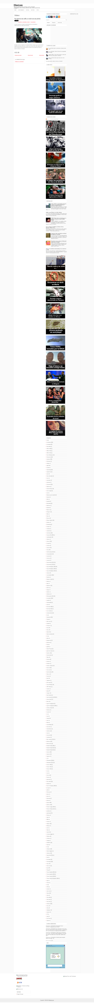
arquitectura (49, 471)
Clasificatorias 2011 (50, 551)
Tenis (48, 863)
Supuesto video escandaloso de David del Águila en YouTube (58, 234)
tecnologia (48, 859)
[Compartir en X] (17, 52)
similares (48, 838)
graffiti (48, 646)
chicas (48, 541)
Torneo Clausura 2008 (51, 876)
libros (48, 701)
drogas (48, 589)
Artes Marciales (49, 476)
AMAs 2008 (49, 448)
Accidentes (49, 442)
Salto (48, 829)
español (48, 600)
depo (47, 583)
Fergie (48, 619)
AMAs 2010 (49, 450)
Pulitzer (48, 815)
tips (47, 867)
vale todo (48, 891)
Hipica (48, 657)
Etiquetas (54, 22)
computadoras (49, 553)
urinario (48, 888)
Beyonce (48, 509)
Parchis (48, 777)
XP (47, 914)
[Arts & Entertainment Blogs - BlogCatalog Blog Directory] (23, 975)
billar (47, 513)
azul (47, 492)
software (48, 848)
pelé (47, 789)
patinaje (48, 783)
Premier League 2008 (51, 806)
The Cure (48, 865)
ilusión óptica (49, 671)
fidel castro (49, 621)
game (48, 638)
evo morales (49, 610)
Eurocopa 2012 (49, 608)
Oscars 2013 (49, 768)
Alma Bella (49, 446)
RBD (47, 819)
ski (47, 846)
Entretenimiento (21, 10)
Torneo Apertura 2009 (51, 874)
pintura (48, 800)
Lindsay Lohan (49, 707)
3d (47, 440)
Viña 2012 (48, 901)
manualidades (49, 724)
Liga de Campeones (50, 703)
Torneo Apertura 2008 (51, 872)
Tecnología (49, 861)
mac (47, 716)
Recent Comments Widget (49, 940)
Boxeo (48, 518)
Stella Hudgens (49, 851)
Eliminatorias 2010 (50, 596)
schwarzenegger (50, 834)
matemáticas (49, 728)
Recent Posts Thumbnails (50, 119)
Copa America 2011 (50, 562)
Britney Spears (49, 520)
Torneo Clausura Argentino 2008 (52, 878)
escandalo (48, 598)
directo (48, 587)
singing (48, 840)
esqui (48, 604)
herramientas (49, 655)
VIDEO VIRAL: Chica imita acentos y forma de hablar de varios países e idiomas (57, 55)
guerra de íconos (50, 650)
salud (48, 832)
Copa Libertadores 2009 (51, 568)
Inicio (15, 10)
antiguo (48, 463)
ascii (47, 478)
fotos (48, 629)
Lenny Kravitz (49, 699)
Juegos (48, 693)
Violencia (48, 903)
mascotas (48, 726)
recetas (48, 821)
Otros (38, 10)
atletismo (48, 486)
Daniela (48, 577)
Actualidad (49, 444)
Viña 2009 (48, 897)
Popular (48, 22)
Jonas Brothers (49, 684)
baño (47, 499)
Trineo (48, 882)
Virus (48, 905)
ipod (47, 678)
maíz (48, 720)
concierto (48, 556)
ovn (47, 770)
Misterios (33, 10)
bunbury (48, 522)
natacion (48, 754)
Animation (48, 461)
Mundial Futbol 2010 (50, 747)
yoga (47, 916)
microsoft (48, 735)
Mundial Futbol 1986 (50, 745)
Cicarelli (48, 543)
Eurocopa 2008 (49, 606)
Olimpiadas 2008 (50, 760)
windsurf (48, 912)
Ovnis (48, 775)
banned (48, 497)
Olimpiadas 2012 (50, 762)
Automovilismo (49, 488)
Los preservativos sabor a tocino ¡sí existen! (54, 61)
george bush (49, 640)
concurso (48, 558)
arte (47, 473)
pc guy (48, 787)
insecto (48, 676)
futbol (48, 631)
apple (48, 465)
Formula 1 (48, 625)
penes (48, 794)
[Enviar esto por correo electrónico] (15, 52)
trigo (47, 880)
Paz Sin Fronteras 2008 (51, 785)
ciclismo (48, 545)
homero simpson (50, 665)
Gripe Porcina (49, 648)
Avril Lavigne (49, 490)
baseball (48, 501)
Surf (47, 857)
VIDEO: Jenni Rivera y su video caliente (54, 212)
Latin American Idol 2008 (51, 697)
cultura (48, 572)
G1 (47, 636)
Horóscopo (60, 22)
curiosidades (49, 575)
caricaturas (49, 532)
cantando (48, 530)
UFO (47, 886)
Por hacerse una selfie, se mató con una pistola (27, 18)
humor (48, 667)
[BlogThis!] (16, 52)
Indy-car (48, 674)
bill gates (48, 511)
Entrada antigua (41, 55)
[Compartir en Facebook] (18, 52)
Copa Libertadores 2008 (51, 566)
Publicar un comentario (19, 61)
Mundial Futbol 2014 (50, 749)
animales (48, 459)
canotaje (48, 528)
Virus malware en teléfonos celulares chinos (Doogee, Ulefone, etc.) (54, 227)
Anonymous (48, 925)
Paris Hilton (49, 781)
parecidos (48, 779)
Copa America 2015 (50, 564)
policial (48, 802)
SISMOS (48, 842)
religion (48, 823)
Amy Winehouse (50, 454)
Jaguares (48, 680)
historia (48, 659)
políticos (48, 804)
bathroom (48, 505)
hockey (48, 661)
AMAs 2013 (49, 452)
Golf (47, 644)
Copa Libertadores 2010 (51, 570)
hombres (48, 663)
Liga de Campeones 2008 (51, 705)
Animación (49, 457)
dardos (48, 581)
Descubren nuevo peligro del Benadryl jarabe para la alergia (58, 242)
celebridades (49, 537)
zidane (48, 920)
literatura (48, 709)
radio (47, 817)
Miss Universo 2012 (50, 739)
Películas (48, 792)
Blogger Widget (56, 119)
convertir (48, 560)
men (47, 733)
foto (47, 627)
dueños (48, 591)
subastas (48, 853)
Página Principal (30, 55)
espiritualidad (49, 602)
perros (48, 796)
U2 (47, 884)
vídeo (48, 895)
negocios (48, 756)
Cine (47, 549)
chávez (48, 539)
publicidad (48, 813)
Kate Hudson (49, 695)
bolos (48, 516)
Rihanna (48, 825)
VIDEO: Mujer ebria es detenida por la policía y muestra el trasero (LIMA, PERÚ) (58, 219)
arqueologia (49, 469)
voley (48, 907)
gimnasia (48, 642)
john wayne (49, 682)
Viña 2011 (48, 899)
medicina (48, 730)
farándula (48, 617)
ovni (47, 773)
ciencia (48, 547)
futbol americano (50, 634)
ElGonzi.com (18, 5)
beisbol (48, 507)
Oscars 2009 (49, 764)
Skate (48, 844)
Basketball (49, 503)
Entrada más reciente (18, 55)
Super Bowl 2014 (50, 855)
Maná (48, 722)
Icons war (48, 669)
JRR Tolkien (49, 686)
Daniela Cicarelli (50, 579)
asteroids (48, 482)
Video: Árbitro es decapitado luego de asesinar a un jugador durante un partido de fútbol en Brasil (58, 204)
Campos (48, 526)
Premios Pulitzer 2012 (51, 808)
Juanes (48, 688)
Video (48, 893)
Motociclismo (49, 743)
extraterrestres (49, 612)
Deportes (48, 585)
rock (47, 827)
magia (48, 718)
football (48, 623)
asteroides (49, 480)
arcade (48, 467)
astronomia (49, 484)
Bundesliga (49, 524)
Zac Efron (48, 918)
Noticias (27, 10)
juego (48, 690)
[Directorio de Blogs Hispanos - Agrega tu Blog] (23, 986)
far (47, 615)
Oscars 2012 (49, 766)
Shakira (48, 836)
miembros (48, 737)
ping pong (48, 798)
